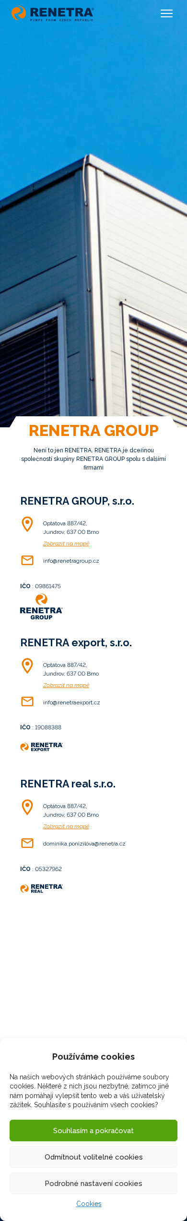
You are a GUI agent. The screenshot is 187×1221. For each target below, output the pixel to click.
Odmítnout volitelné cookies (94, 1157)
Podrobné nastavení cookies (93, 1183)
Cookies (89, 1204)
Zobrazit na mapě (66, 543)
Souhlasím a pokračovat (93, 1130)
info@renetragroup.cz (71, 560)
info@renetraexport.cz (71, 702)
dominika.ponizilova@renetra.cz (84, 843)
